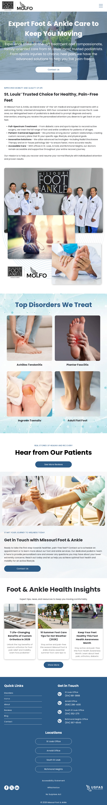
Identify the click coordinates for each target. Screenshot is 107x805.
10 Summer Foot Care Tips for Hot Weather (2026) (53, 636)
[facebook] (6, 788)
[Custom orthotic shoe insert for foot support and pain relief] (19, 616)
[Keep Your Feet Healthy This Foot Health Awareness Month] (87, 616)
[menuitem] (23, 693)
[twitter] (11, 788)
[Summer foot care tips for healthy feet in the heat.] (53, 616)
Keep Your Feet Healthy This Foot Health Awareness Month (87, 638)
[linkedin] (17, 788)
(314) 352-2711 (72, 713)
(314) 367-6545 (73, 722)
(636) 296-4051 (73, 704)
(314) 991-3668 (72, 695)
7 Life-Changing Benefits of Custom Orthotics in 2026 (20, 636)
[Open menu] (101, 6)
